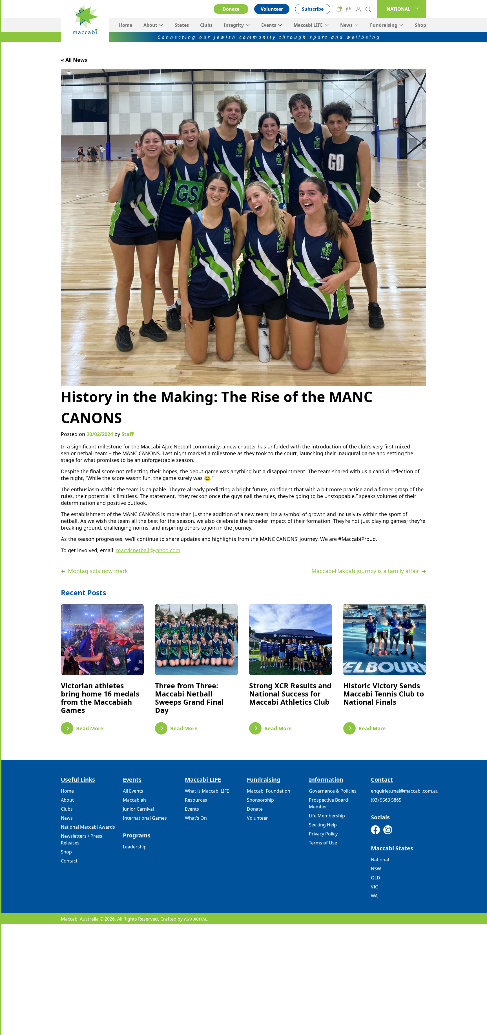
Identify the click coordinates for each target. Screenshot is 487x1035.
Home (125, 25)
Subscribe (313, 9)
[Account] (358, 9)
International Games (145, 818)
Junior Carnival (138, 809)
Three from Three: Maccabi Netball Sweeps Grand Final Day (189, 698)
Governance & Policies (333, 791)
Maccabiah (134, 800)
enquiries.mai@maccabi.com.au (405, 791)
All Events (133, 791)
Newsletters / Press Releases (81, 839)
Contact (69, 861)
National (380, 860)
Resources (196, 800)
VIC (374, 887)
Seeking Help (323, 825)
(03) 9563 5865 (386, 800)
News (346, 25)
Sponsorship (260, 800)
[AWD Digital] (196, 919)
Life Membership (327, 816)
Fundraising (383, 25)
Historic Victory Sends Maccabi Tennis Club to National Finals (383, 694)
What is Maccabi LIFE (207, 791)
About (150, 25)
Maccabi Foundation (268, 791)
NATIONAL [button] (398, 9)
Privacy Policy (323, 834)
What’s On (196, 818)
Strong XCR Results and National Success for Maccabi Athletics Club (290, 694)
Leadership (135, 847)
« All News (74, 59)
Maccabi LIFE (308, 25)
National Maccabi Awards (88, 827)
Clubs (206, 25)
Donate (231, 9)
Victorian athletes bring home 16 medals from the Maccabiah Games (100, 698)
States (182, 25)
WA (374, 896)
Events (268, 25)
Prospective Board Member (328, 803)
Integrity (234, 25)
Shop (420, 25)
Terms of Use (323, 843)
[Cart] (348, 9)
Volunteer (272, 9)
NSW (376, 869)
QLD (375, 878)
